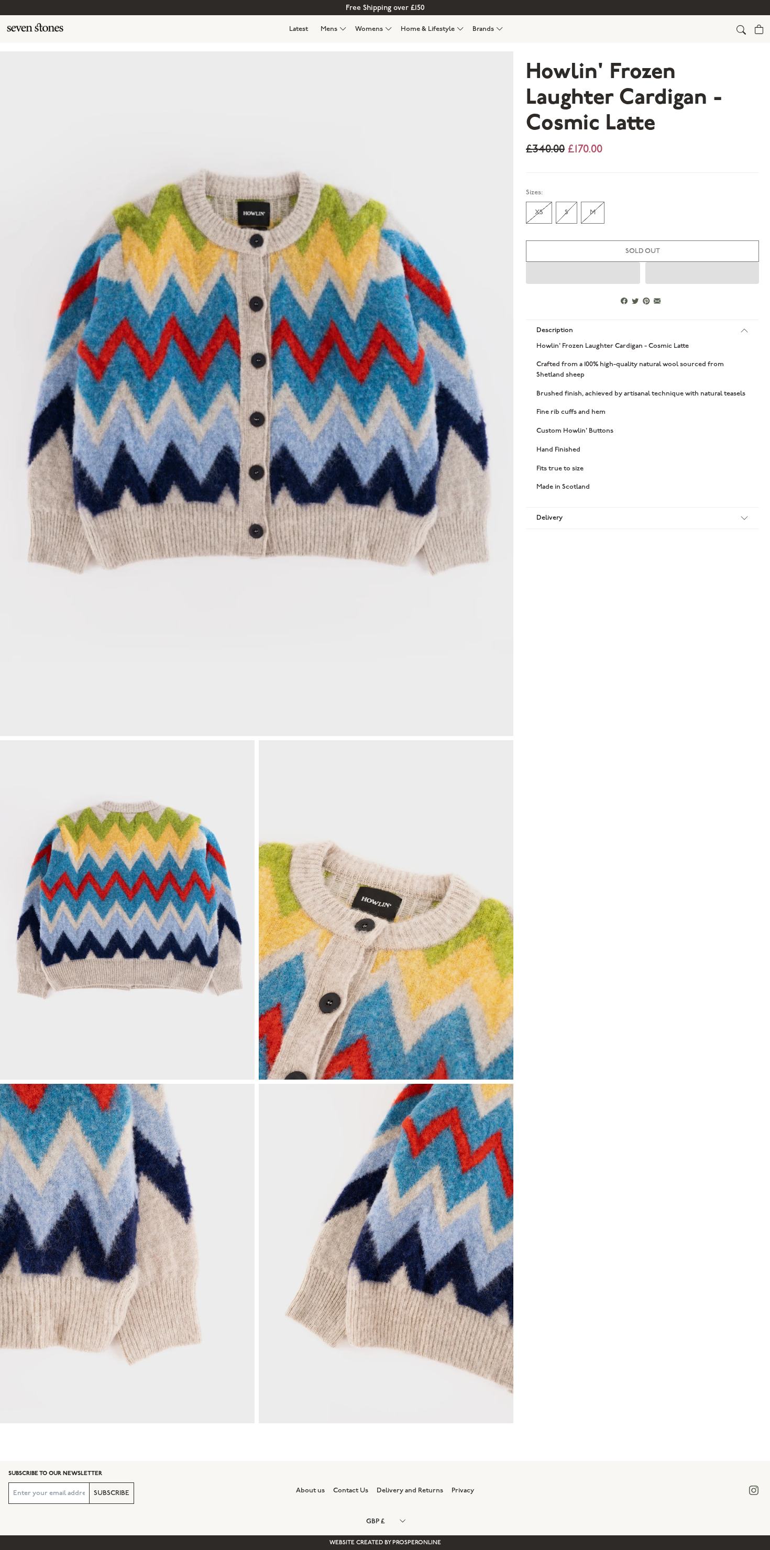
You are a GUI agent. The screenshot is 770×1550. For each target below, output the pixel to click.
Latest (298, 29)
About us (310, 1490)
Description (554, 330)
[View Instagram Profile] (753, 1490)
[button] (334, 29)
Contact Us (350, 1490)
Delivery (549, 517)
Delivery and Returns (410, 1490)
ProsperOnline (416, 1542)
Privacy (463, 1490)
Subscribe (111, 1493)
